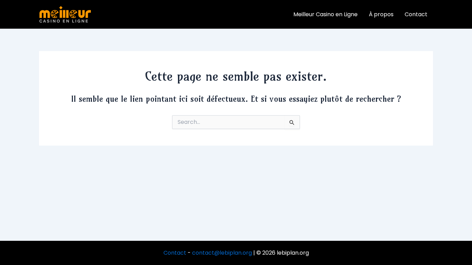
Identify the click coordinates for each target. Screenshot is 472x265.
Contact (174, 253)
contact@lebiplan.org (222, 253)
